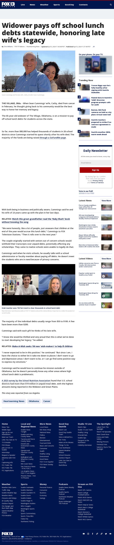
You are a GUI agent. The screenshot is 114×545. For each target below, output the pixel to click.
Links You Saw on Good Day (65, 461)
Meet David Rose (103, 434)
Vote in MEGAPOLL (66, 437)
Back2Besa (63, 465)
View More (106, 200)
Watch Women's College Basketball (84, 513)
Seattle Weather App (9, 493)
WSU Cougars (26, 506)
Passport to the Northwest (83, 441)
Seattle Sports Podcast (64, 493)
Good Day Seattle (64, 425)
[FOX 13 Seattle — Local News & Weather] (9, 4)
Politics (42, 435)
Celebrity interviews (85, 445)
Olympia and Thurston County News (27, 452)
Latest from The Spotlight (103, 428)
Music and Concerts (47, 446)
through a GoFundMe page (52, 137)
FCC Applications (8, 470)
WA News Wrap (45, 430)
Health (42, 451)
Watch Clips (82, 427)
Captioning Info (7, 462)
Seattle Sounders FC (28, 493)
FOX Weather (6, 515)
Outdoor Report (64, 458)
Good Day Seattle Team (65, 433)
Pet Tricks (62, 440)
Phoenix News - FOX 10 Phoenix (28, 477)
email (110, 534)
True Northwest (64, 448)
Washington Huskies (28, 503)
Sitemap (43, 467)
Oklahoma (34, 401)
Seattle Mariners (27, 490)
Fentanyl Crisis (102, 444)
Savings (42, 498)
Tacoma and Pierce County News (28, 440)
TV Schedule (6, 442)
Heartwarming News (33, 47)
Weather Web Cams (9, 487)
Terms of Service (97, 182)
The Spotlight (103, 424)
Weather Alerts (7, 495)
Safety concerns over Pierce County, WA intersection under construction (89, 265)
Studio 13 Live (85, 424)
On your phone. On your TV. (91, 54)
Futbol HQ (24, 519)
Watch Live (63, 430)
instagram (88, 534)
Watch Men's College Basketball (85, 508)
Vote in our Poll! (86, 191)
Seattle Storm (26, 495)
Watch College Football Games (83, 494)
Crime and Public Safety (103, 438)
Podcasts (63, 484)
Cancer (46, 401)
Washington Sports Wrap (28, 510)
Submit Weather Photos (64, 451)
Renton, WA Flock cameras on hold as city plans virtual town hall (101, 112)
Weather (6, 484)
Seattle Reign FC (27, 501)
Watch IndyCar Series (85, 505)
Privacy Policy (98, 180)
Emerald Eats (82, 435)
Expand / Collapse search (111, 4)
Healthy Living (45, 454)
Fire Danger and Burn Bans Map (7, 507)
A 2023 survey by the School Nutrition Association (26, 380)
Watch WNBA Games (85, 517)
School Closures (64, 455)
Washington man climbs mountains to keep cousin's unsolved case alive (88, 226)
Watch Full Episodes (104, 432)
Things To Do (64, 445)
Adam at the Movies (66, 442)
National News (45, 432)
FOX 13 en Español (46, 462)
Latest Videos (86, 258)
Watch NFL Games (84, 490)
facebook (92, 534)
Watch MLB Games (85, 497)
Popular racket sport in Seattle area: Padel (87, 274)
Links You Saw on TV (9, 440)
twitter (106, 534)
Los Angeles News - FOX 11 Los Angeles (28, 472)
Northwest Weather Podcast (66, 498)
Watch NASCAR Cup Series (85, 501)
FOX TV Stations (20, 47)
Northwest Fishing (27, 521)
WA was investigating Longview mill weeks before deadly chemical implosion (89, 217)
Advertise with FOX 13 (8, 459)
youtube (84, 534)
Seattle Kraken (26, 498)
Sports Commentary (28, 513)
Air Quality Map (7, 501)
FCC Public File (7, 465)
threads (101, 534)
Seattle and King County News (27, 435)
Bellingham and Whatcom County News (27, 459)
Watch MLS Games (85, 519)
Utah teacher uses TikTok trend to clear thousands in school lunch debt (31, 308)
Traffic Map (6, 490)
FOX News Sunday (46, 464)
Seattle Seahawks (27, 487)
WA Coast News (27, 464)
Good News (44, 459)
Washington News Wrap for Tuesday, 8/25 (88, 294)
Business (43, 493)
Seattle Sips (82, 438)
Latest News (85, 200)
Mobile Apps (6, 430)
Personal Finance (46, 487)
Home (5, 424)
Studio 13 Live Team (85, 430)
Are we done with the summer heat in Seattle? (87, 304)
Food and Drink (45, 443)
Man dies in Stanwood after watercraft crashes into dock (89, 246)
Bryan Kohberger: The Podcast (65, 502)
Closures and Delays (9, 498)
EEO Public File (7, 468)
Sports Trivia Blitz (27, 516)
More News (45, 424)
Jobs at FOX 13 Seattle (7, 449)
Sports (24, 484)
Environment (44, 456)
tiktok (97, 534)
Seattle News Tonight (25, 431)
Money (43, 484)
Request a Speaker (8, 455)
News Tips (5, 427)
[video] (106, 265)
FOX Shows (6, 445)
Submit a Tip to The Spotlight (104, 448)
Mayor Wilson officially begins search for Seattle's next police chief (88, 236)
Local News (44, 427)
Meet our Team (7, 437)
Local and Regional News (28, 425)
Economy (43, 495)
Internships (6, 452)
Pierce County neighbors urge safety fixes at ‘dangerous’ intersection (87, 207)
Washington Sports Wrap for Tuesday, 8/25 (89, 284)
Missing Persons (103, 442)
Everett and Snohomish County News (28, 446)
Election (42, 438)
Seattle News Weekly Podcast (66, 488)
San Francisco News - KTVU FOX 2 (28, 467)
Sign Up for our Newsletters (7, 433)
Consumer (43, 448)
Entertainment (45, 440)
